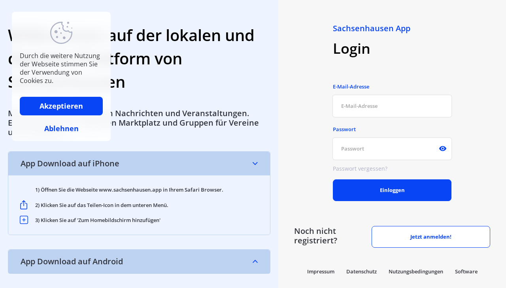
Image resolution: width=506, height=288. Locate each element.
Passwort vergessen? (360, 168)
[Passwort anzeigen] (442, 148)
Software (466, 271)
